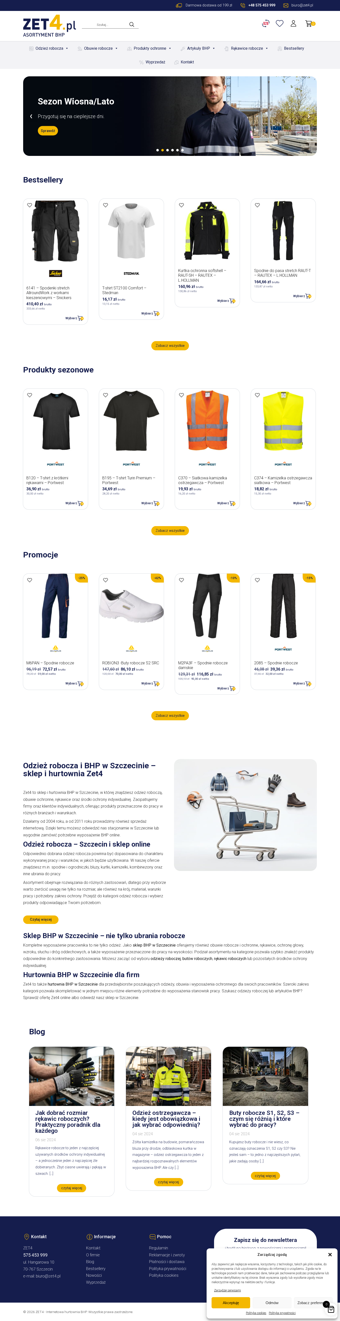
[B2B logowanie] (267, 23)
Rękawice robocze (247, 48)
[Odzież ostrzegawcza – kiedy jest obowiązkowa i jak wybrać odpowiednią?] (168, 1104)
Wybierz (71, 318)
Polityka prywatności (282, 1313)
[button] (330, 1254)
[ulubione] (280, 23)
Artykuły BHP (198, 48)
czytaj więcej (71, 1188)
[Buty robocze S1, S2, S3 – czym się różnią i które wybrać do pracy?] (265, 1104)
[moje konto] (294, 23)
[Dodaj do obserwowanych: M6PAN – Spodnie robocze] (30, 580)
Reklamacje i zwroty (167, 1255)
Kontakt (187, 62)
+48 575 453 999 (261, 5)
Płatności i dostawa (166, 1261)
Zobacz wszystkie (170, 346)
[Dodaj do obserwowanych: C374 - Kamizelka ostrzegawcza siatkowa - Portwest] (257, 395)
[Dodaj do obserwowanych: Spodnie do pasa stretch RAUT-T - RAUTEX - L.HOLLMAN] (257, 205)
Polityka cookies (256, 1313)
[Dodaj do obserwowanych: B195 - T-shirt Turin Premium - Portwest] (106, 395)
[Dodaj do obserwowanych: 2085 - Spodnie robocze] (257, 580)
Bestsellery (294, 48)
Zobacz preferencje (313, 1303)
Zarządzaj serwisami (227, 1290)
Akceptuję (231, 1303)
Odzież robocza (49, 48)
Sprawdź (48, 131)
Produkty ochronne (150, 48)
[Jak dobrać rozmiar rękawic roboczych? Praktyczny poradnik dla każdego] (71, 1104)
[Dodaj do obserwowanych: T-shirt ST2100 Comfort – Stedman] (106, 205)
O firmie (93, 1255)
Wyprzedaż (155, 62)
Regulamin (158, 1248)
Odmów (272, 1303)
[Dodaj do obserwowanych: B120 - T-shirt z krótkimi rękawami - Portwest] (30, 395)
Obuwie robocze (98, 48)
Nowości (94, 1275)
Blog (90, 1261)
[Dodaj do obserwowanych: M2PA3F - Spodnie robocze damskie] (181, 580)
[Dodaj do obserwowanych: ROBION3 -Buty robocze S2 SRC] (106, 580)
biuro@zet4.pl (48, 1276)
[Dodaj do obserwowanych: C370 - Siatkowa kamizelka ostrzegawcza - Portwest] (181, 395)
